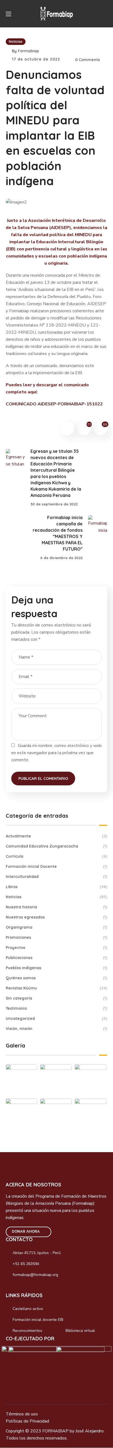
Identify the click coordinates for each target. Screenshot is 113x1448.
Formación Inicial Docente (57, 866)
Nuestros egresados (57, 917)
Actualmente (57, 836)
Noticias (15, 41)
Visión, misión (57, 1028)
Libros (57, 886)
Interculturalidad (57, 876)
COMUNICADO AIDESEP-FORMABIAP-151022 (54, 404)
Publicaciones (57, 957)
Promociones (57, 937)
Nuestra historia (57, 907)
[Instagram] (23, 1288)
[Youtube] (46, 1288)
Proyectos (57, 947)
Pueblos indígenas (57, 967)
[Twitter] (34, 1288)
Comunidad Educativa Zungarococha (57, 846)
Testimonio (57, 1008)
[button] (105, 13)
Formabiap (28, 50)
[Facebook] (11, 1288)
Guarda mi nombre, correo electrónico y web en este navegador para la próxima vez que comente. (56, 753)
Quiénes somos (57, 977)
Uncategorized (57, 1018)
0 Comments (87, 59)
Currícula (57, 856)
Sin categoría (57, 998)
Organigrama (57, 927)
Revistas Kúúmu (57, 988)
